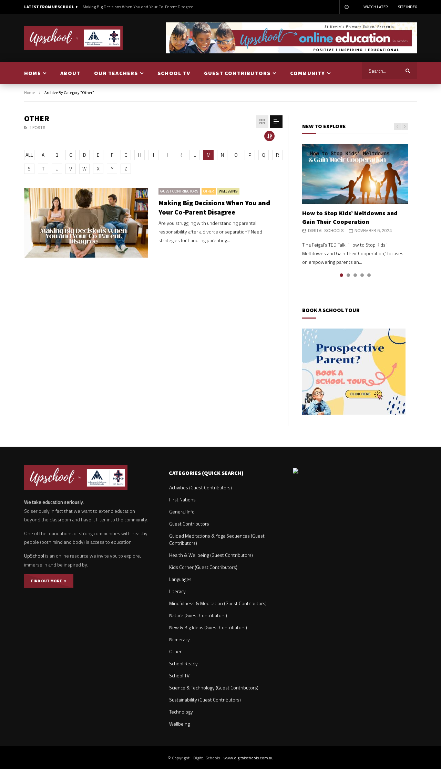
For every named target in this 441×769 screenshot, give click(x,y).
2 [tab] (348, 275)
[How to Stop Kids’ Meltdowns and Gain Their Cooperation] (355, 174)
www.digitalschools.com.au (249, 758)
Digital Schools (326, 230)
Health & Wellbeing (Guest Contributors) (211, 555)
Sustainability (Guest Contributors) (205, 699)
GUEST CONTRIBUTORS (237, 73)
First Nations (182, 499)
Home (29, 92)
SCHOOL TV (173, 73)
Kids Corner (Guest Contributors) (203, 567)
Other (208, 191)
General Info (182, 511)
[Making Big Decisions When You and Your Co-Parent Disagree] (86, 223)
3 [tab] (355, 275)
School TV (179, 675)
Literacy (177, 591)
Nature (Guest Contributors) (198, 615)
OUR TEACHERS (116, 73)
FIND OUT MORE (47, 580)
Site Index (407, 6)
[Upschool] (73, 38)
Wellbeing (228, 191)
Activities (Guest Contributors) (200, 487)
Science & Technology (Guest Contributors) (213, 687)
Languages (180, 579)
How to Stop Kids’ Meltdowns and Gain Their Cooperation (350, 217)
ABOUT (70, 73)
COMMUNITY (307, 73)
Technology (181, 711)
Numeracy (179, 639)
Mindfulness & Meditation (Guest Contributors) (218, 603)
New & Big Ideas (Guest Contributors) (208, 627)
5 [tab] (369, 275)
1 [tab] (341, 275)
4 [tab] (362, 275)
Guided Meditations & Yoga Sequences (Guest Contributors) (217, 539)
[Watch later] (346, 7)
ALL (29, 154)
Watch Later (375, 6)
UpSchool (34, 555)
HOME (32, 73)
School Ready (183, 663)
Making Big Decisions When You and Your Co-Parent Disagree (138, 6)
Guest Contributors (179, 191)
